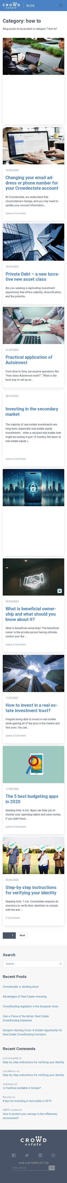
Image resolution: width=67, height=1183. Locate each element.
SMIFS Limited (10, 1109)
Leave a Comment (15, 116)
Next (22, 935)
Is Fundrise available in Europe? (22, 1088)
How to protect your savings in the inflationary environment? (30, 1116)
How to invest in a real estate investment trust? (31, 708)
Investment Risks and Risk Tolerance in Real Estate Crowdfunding (31, 103)
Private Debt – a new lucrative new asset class (32, 276)
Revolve (7, 1097)
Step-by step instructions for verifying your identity (31, 890)
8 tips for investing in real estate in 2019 (27, 1101)
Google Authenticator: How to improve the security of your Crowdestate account (32, 534)
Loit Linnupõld (10, 1058)
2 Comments (12, 917)
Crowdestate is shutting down (21, 986)
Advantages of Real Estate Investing (25, 996)
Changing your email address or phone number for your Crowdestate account (31, 183)
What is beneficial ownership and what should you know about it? (30, 614)
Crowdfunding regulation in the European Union (30, 1006)
